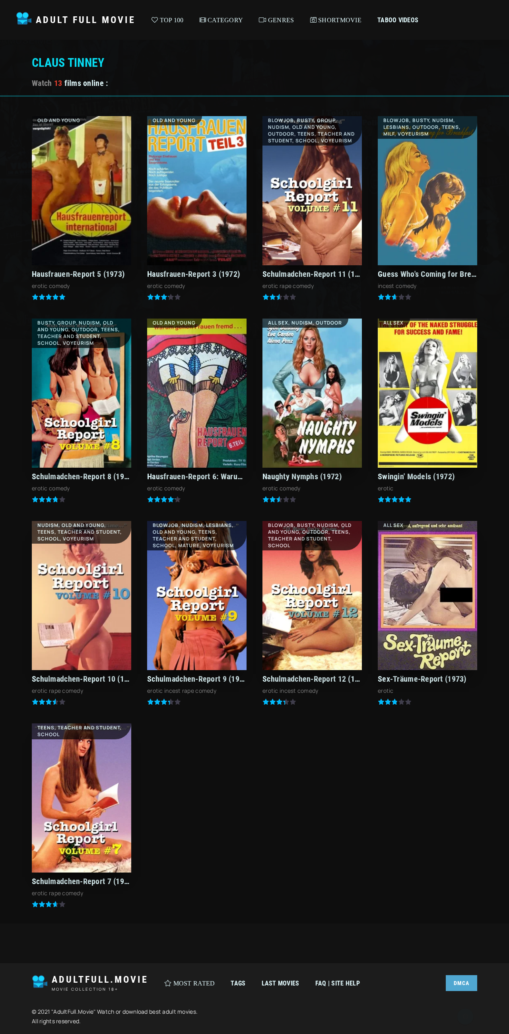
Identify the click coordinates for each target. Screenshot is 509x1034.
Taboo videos (397, 20)
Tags (238, 983)
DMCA (461, 983)
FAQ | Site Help (337, 983)
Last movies (280, 983)
